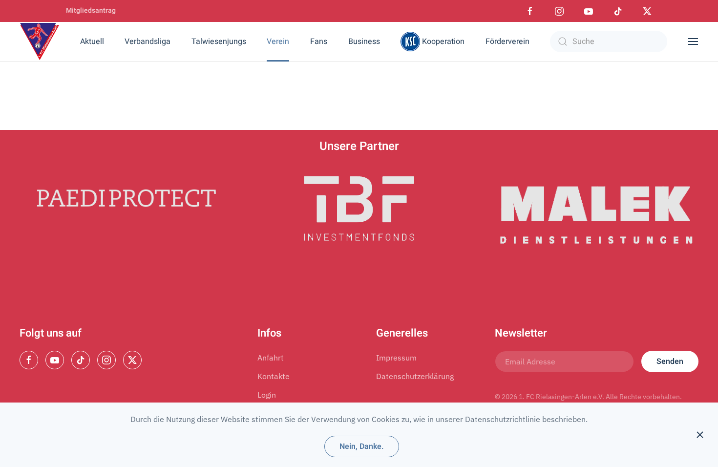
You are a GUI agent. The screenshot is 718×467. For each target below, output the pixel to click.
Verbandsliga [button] (147, 41)
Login (266, 395)
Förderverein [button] (507, 41)
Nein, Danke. (361, 446)
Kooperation (443, 41)
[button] (692, 41)
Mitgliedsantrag (91, 10)
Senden (669, 361)
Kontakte (273, 376)
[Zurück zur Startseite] (40, 41)
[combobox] (608, 41)
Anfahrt (270, 357)
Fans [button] (318, 41)
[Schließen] (700, 434)
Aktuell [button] (92, 41)
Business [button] (364, 41)
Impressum (396, 357)
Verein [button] (278, 41)
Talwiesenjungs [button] (218, 41)
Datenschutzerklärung (415, 376)
